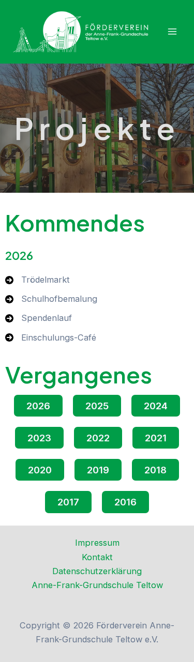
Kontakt (97, 557)
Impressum (97, 542)
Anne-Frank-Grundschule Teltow (97, 585)
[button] (38, 406)
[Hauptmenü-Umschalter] (172, 31)
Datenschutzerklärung (97, 571)
